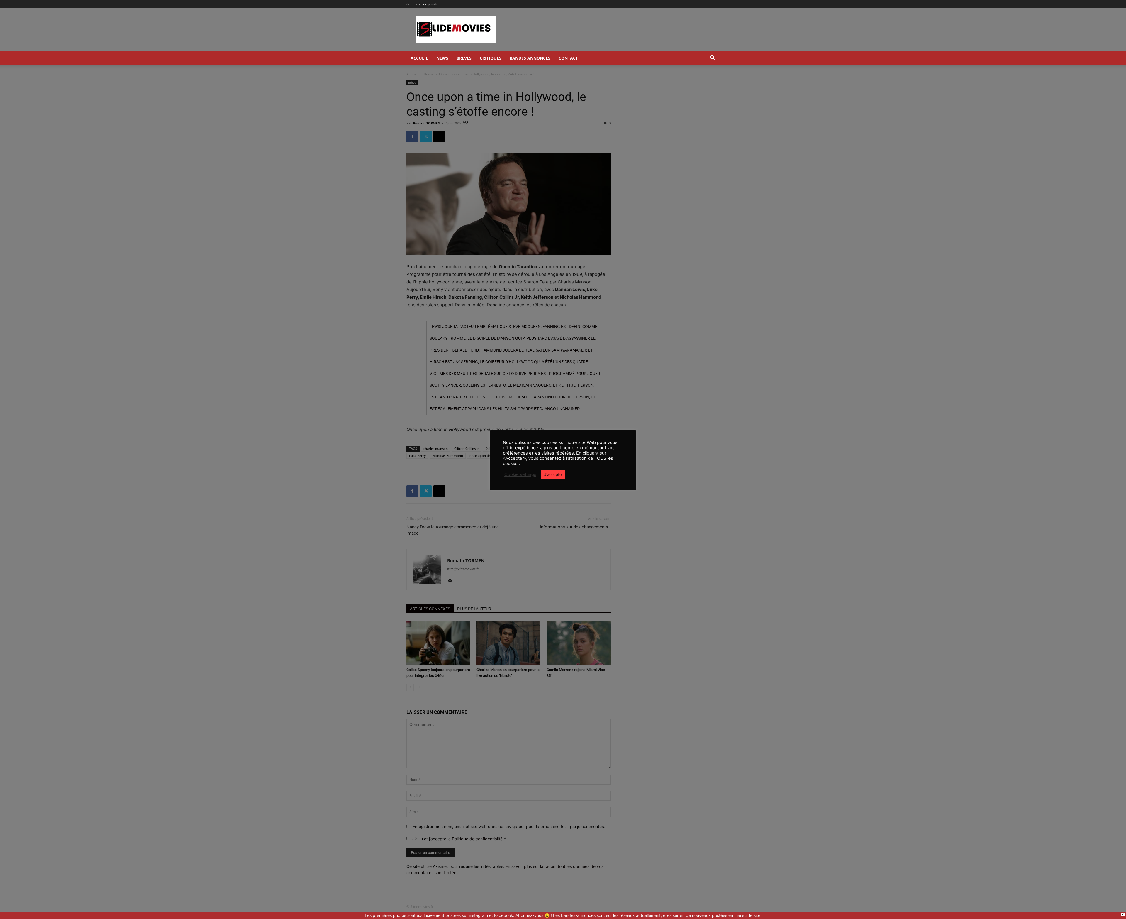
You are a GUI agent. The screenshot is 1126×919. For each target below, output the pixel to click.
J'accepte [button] (553, 474)
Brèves (464, 58)
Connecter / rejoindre (423, 4)
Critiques (490, 58)
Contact (568, 58)
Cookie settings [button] (520, 474)
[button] (713, 58)
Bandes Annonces (530, 58)
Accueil (419, 58)
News (442, 58)
